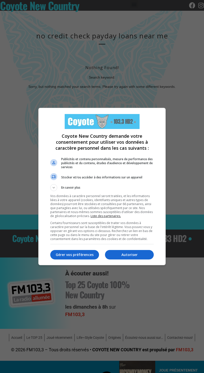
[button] (102, 187)
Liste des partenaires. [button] (106, 216)
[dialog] (102, 186)
